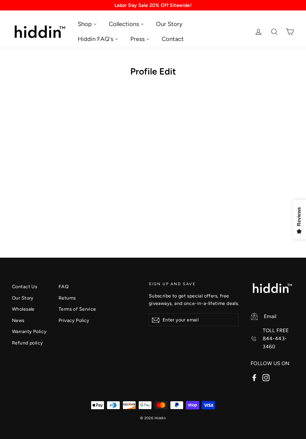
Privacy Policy (74, 320)
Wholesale (23, 309)
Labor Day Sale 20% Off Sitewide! (153, 5)
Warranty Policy (29, 331)
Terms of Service (77, 309)
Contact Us (24, 286)
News (18, 320)
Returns (67, 298)
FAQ (63, 286)
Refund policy (27, 343)
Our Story (22, 298)
